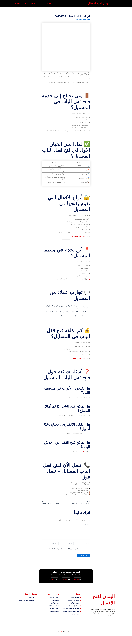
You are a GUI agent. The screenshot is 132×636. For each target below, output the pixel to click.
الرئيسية (49, 3)
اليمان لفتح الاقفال (98, 3)
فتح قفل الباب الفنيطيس (79, 358)
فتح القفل (81, 451)
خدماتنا (42, 3)
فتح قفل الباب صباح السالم (78, 236)
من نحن (25, 3)
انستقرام (17, 3)
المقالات (34, 3)
